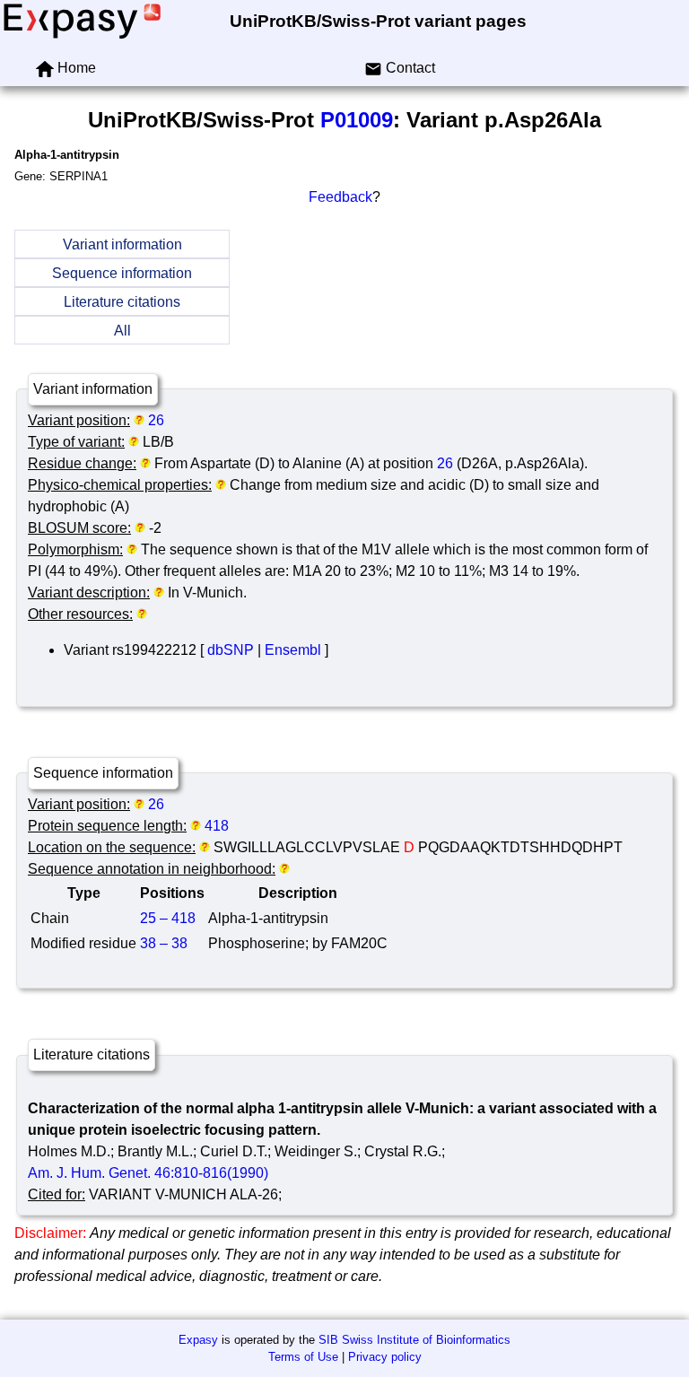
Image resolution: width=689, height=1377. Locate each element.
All (122, 330)
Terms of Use (303, 1357)
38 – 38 (164, 943)
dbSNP (230, 650)
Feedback (340, 197)
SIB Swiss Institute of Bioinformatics (414, 1339)
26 (156, 420)
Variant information (122, 244)
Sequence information (122, 273)
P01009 (356, 120)
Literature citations (122, 301)
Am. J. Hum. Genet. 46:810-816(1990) (148, 1173)
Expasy (198, 1339)
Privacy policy (385, 1357)
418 (217, 825)
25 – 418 (168, 918)
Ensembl (293, 650)
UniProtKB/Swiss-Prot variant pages (378, 21)
